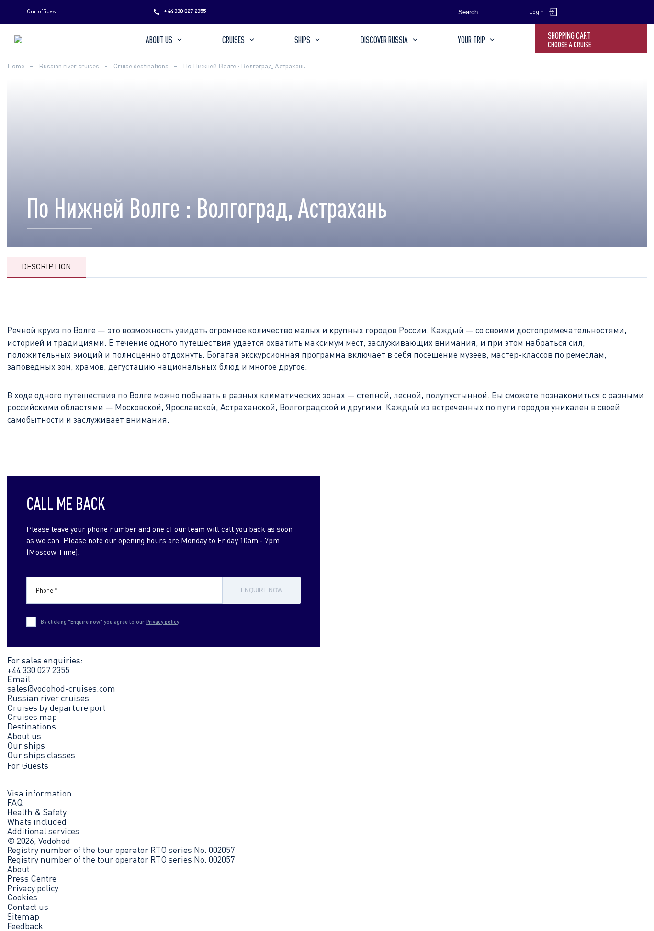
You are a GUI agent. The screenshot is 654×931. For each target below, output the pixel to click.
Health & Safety (37, 812)
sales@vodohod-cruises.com (61, 688)
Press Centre (31, 879)
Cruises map (32, 716)
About (18, 869)
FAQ (15, 802)
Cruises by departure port (56, 707)
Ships (302, 40)
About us (159, 40)
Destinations (31, 726)
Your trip (471, 40)
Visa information (39, 793)
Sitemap (23, 916)
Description (46, 266)
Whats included (37, 821)
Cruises (233, 40)
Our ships (26, 745)
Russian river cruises (48, 698)
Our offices (41, 11)
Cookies (22, 897)
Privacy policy (162, 621)
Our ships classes (41, 755)
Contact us (27, 907)
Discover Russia (384, 40)
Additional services (43, 831)
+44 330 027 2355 (185, 11)
